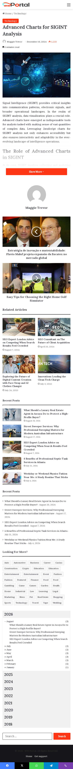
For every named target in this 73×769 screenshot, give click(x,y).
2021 (8, 702)
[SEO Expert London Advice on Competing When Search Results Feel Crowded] (19, 327)
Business (34, 562)
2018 (8, 724)
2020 (8, 710)
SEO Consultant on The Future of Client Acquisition (54, 341)
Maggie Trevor (14, 41)
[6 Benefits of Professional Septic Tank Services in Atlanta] (12, 463)
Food (45, 580)
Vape (45, 602)
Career (47, 562)
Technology (20, 13)
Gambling (9, 585)
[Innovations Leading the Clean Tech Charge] (54, 364)
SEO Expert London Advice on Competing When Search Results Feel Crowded (19, 342)
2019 (8, 717)
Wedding (57, 602)
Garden (44, 585)
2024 (8, 681)
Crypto (25, 568)
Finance (35, 580)
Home (8, 13)
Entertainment (11, 574)
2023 (8, 688)
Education (39, 568)
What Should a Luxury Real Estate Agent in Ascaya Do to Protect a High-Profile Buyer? (46, 414)
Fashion (58, 574)
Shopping (58, 597)
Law (32, 591)
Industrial (20, 591)
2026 (8, 614)
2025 (8, 674)
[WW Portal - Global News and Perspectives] (16, 4)
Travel (35, 602)
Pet (31, 597)
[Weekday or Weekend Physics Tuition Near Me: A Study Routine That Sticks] (12, 478)
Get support (40, 756)
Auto (6, 562)
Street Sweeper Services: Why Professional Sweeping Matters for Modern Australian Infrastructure (44, 430)
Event (46, 574)
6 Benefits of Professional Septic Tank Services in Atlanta (36, 531)
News (22, 597)
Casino (58, 562)
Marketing (9, 597)
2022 (8, 695)
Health (56, 585)
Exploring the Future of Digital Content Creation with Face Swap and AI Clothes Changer (17, 381)
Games (32, 585)
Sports (7, 602)
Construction (10, 568)
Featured (21, 580)
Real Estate (43, 597)
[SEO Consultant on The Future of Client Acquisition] (54, 327)
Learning (43, 591)
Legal (55, 591)
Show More (35, 171)
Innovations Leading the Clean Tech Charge (52, 378)
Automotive (19, 562)
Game (22, 585)
